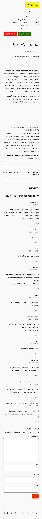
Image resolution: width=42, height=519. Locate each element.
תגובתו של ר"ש (33, 91)
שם (37, 464)
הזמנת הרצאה (10, 34)
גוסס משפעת (33, 173)
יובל (36, 230)
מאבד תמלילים (32, 5)
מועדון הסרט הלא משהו (21, 56)
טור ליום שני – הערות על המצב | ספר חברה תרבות (22, 403)
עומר (36, 249)
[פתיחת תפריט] (37, 23)
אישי (31, 56)
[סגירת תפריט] (29, 11)
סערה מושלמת (24, 34)
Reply (37, 223)
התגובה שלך (33, 437)
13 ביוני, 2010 (33, 204)
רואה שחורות (34, 202)
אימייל (36, 474)
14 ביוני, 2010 (33, 384)
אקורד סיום (7, 172)
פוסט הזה (18, 88)
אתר (37, 485)
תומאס (35, 267)
